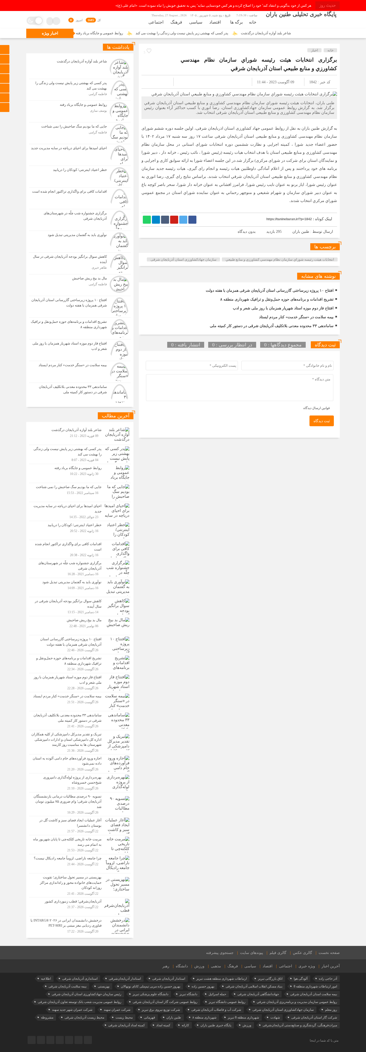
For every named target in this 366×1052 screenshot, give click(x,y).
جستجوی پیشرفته (220, 953)
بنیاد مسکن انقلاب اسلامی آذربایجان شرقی (254, 986)
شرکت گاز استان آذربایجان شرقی (314, 1017)
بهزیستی (104, 986)
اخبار (314, 50)
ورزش (199, 966)
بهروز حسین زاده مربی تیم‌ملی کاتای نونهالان (150, 986)
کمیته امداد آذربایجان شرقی (126, 1025)
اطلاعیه (46, 978)
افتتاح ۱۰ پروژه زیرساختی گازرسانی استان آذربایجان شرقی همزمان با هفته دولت (270, 291)
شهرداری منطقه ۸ (204, 1017)
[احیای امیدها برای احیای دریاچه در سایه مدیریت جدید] (80, 155)
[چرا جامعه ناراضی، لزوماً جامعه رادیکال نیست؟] (80, 863)
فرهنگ (176, 22)
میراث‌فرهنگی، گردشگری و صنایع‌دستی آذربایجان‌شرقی (300, 1025)
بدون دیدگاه (247, 232)
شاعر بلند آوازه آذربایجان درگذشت (296, 33)
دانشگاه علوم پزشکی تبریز (150, 994)
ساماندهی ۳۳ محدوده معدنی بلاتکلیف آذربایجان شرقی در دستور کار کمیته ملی (272, 326)
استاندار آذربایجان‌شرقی (125, 978)
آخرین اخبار (331, 966)
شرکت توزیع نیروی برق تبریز (161, 1010)
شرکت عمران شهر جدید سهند (72, 1010)
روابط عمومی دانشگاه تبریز (227, 1002)
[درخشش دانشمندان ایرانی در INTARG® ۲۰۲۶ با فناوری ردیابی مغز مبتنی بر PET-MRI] (80, 925)
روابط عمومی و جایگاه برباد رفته (130, 33)
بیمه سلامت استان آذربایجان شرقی (313, 994)
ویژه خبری (306, 966)
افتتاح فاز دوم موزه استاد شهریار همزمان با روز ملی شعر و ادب (283, 308)
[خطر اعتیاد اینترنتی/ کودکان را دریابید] (80, 176)
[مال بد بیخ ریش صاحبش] (80, 285)
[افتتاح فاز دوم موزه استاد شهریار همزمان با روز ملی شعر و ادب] (80, 350)
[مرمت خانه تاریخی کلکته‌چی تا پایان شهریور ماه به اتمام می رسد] (80, 844)
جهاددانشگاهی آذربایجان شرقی (258, 994)
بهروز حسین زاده (203, 986)
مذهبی (216, 966)
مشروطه (47, 1017)
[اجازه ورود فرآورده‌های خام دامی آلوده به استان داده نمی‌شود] (80, 763)
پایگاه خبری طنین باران (215, 1025)
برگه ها (236, 22)
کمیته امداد (163, 1025)
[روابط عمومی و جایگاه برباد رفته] (80, 111)
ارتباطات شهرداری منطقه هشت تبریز (221, 978)
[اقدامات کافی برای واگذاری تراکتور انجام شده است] (80, 198)
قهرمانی (149, 1017)
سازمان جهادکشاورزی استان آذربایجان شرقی (183, 259)
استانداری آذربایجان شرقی (80, 978)
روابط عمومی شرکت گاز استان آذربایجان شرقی (165, 1002)
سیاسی (195, 22)
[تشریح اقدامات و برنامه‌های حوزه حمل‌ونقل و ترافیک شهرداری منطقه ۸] (80, 328)
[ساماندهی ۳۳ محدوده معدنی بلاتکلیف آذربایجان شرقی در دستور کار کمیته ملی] (80, 393)
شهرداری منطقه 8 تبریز (243, 1017)
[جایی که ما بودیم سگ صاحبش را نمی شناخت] (80, 133)
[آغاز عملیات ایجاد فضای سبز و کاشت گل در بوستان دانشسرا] (80, 825)
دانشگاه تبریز (188, 994)
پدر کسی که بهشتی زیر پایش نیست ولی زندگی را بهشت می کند (212, 33)
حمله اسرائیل (217, 994)
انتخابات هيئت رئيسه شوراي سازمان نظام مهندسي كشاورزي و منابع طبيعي (280, 259)
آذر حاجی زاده (328, 978)
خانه (252, 22)
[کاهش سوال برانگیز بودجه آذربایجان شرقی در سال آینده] (80, 263)
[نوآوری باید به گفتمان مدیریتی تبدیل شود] (80, 241)
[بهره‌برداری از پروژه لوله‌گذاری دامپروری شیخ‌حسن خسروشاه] (80, 782)
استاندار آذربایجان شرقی (168, 978)
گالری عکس (302, 953)
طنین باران (300, 232)
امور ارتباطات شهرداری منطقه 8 (315, 986)
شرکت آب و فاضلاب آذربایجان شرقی (216, 1010)
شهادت (275, 1017)
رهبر (165, 966)
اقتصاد (215, 22)
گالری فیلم (278, 953)
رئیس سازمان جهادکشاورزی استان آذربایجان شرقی (86, 994)
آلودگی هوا (301, 978)
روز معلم (331, 1010)
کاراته (185, 1025)
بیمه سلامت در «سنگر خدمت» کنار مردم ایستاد (296, 317)
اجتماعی (155, 22)
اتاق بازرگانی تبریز (270, 978)
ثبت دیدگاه (321, 421)
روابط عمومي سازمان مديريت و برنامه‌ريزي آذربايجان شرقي (297, 1002)
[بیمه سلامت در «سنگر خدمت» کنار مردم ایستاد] (80, 372)
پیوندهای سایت (251, 953)
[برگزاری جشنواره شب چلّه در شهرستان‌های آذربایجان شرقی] (80, 220)
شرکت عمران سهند (117, 1010)
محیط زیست (124, 1017)
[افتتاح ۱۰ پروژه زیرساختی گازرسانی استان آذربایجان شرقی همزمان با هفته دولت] (80, 306)
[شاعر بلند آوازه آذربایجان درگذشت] (80, 68)
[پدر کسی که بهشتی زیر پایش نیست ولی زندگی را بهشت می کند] (80, 89)
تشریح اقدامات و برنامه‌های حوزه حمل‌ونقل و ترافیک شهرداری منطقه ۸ (277, 299)
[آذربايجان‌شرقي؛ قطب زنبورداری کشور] (80, 906)
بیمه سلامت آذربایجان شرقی (67, 986)
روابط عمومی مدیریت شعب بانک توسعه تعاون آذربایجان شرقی (79, 1002)
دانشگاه (182, 966)
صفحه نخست (329, 953)
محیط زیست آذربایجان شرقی (84, 1017)
